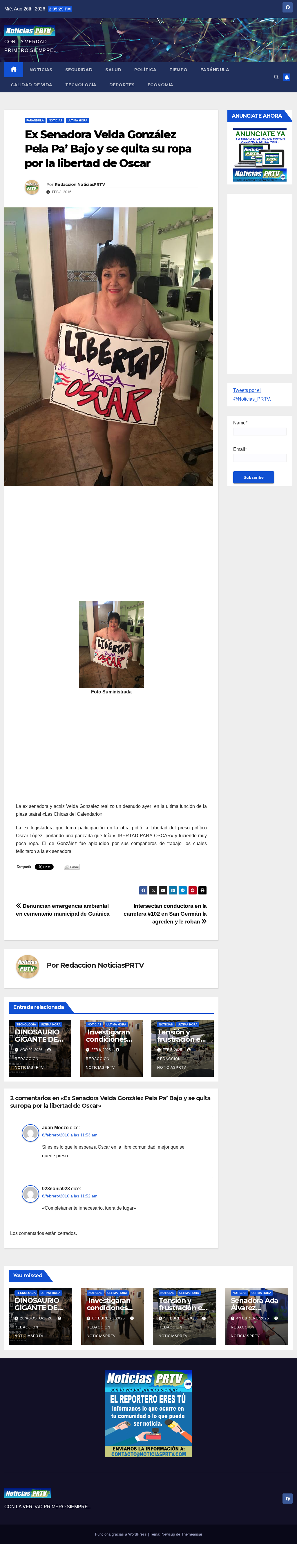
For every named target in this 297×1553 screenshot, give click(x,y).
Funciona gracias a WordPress (121, 1534)
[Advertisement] (111, 532)
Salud (113, 69)
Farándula (214, 69)
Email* (240, 449)
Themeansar (191, 1534)
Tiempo (178, 69)
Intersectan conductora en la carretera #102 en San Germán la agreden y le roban (165, 914)
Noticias (41, 69)
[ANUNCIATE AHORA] (260, 154)
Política (145, 69)
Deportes (122, 84)
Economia (160, 84)
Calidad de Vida (31, 84)
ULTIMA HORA (77, 120)
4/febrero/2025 (253, 1318)
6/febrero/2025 (109, 1318)
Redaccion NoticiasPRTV (80, 184)
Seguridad (79, 69)
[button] (276, 77)
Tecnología (81, 84)
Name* (240, 422)
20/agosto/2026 (37, 1318)
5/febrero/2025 (181, 1318)
